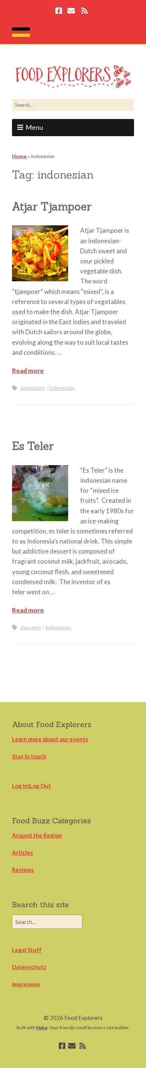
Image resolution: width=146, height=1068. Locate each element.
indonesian (62, 388)
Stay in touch (29, 756)
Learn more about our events (50, 739)
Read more (28, 371)
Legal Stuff (27, 949)
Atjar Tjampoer (52, 206)
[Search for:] (73, 105)
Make (42, 1027)
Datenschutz (29, 967)
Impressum (26, 984)
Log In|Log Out (31, 785)
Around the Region (37, 835)
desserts (30, 627)
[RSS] (84, 11)
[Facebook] (59, 11)
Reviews (23, 869)
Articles (22, 852)
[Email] (71, 11)
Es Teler (33, 446)
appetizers (32, 388)
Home (19, 156)
